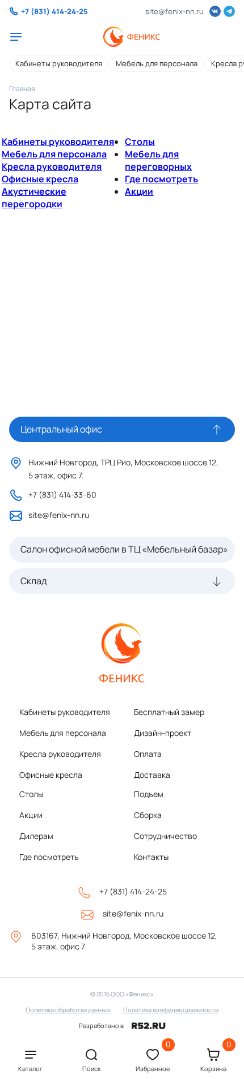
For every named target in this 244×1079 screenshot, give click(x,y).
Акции (139, 191)
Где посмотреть (161, 179)
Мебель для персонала (156, 63)
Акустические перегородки (34, 197)
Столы (140, 141)
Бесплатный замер (169, 712)
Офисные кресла (40, 179)
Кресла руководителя (52, 166)
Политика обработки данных (68, 1009)
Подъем (148, 794)
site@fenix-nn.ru (174, 11)
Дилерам (36, 835)
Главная (22, 88)
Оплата (148, 753)
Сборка (148, 815)
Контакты (151, 856)
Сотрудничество (165, 835)
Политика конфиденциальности (170, 1009)
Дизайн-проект (162, 732)
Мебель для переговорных (158, 160)
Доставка (152, 774)
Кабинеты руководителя (58, 63)
